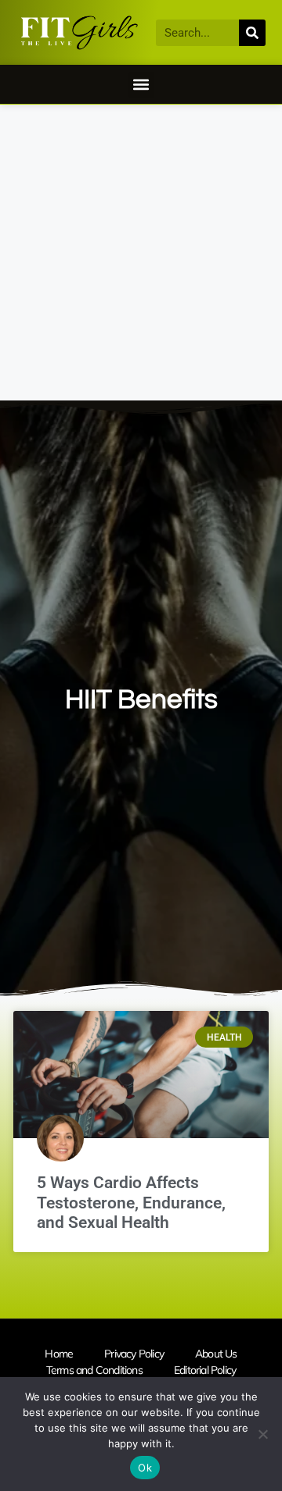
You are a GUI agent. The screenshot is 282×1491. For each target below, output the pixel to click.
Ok (145, 1467)
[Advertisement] (141, 252)
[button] (141, 85)
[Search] (252, 33)
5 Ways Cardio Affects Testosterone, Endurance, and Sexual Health (131, 1202)
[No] (262, 1434)
